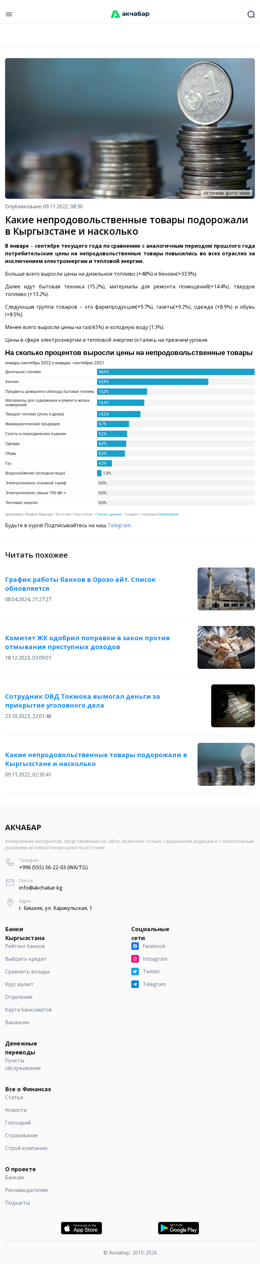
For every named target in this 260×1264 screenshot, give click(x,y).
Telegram (119, 525)
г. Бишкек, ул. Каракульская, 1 (55, 907)
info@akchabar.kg (40, 887)
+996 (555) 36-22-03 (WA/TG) (53, 867)
